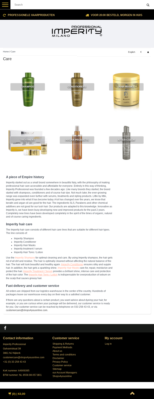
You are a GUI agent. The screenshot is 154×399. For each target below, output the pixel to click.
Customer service (62, 365)
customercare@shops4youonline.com (23, 357)
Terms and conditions (64, 354)
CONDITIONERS (77, 86)
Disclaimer (58, 358)
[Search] (148, 5)
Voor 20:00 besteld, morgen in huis (116, 15)
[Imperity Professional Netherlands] (77, 29)
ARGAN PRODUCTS (77, 140)
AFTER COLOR (126, 140)
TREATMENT (27, 140)
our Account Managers (65, 372)
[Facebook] (5, 328)
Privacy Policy (60, 361)
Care (13, 51)
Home (6, 51)
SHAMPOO (27, 86)
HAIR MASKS (126, 86)
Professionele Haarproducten (31, 15)
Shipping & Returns (63, 343)
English (131, 52)
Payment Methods (62, 347)
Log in (108, 343)
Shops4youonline (62, 376)
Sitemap (57, 369)
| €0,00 (18, 393)
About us (57, 351)
